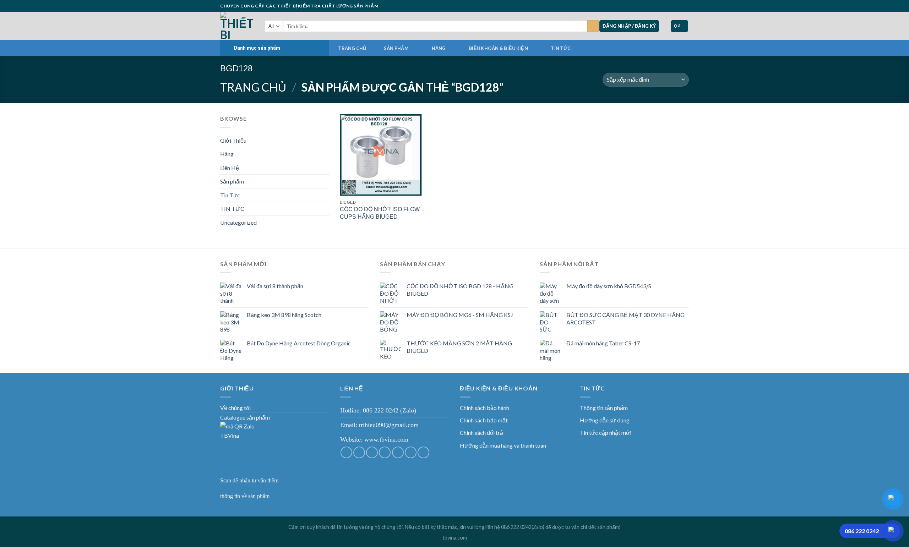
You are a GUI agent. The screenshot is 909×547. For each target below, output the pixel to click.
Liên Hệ (229, 167)
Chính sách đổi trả (481, 432)
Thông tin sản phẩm (604, 407)
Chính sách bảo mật (484, 420)
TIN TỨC (561, 48)
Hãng (439, 48)
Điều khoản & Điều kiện (498, 48)
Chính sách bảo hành (484, 407)
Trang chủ (352, 48)
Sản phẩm (396, 48)
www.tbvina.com (386, 439)
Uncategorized (238, 222)
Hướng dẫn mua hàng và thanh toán (503, 445)
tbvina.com (454, 538)
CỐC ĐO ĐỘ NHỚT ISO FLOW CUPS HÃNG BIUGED (380, 213)
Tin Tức (230, 195)
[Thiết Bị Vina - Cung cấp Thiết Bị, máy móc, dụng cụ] (237, 26)
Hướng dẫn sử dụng (605, 420)
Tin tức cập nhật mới (605, 432)
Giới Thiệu (233, 140)
